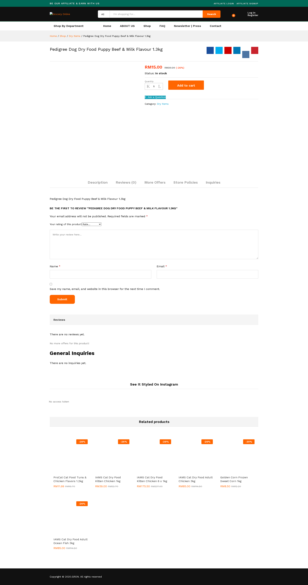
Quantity (149, 81)
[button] (66, 471)
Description (98, 182)
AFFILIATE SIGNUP (247, 3)
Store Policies (185, 182)
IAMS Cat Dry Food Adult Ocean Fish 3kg (70, 541)
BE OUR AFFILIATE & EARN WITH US (74, 3)
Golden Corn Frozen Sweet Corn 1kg (234, 479)
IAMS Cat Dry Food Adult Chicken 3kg (196, 479)
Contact (215, 26)
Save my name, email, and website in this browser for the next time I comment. (105, 289)
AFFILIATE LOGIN (224, 3)
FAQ (162, 26)
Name (55, 266)
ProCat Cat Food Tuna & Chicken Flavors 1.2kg (69, 479)
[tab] (97, 184)
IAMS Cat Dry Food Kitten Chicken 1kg (108, 479)
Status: (149, 73)
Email (162, 266)
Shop (147, 26)
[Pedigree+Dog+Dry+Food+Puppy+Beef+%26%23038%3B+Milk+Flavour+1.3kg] (219, 50)
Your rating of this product (66, 224)
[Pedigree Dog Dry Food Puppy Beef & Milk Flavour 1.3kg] (210, 50)
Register (253, 15)
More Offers (154, 182)
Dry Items (163, 103)
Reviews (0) (126, 182)
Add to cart (186, 85)
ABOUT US (127, 26)
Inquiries (213, 182)
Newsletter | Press (187, 26)
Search (211, 14)
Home (107, 26)
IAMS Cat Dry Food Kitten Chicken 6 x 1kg (152, 479)
